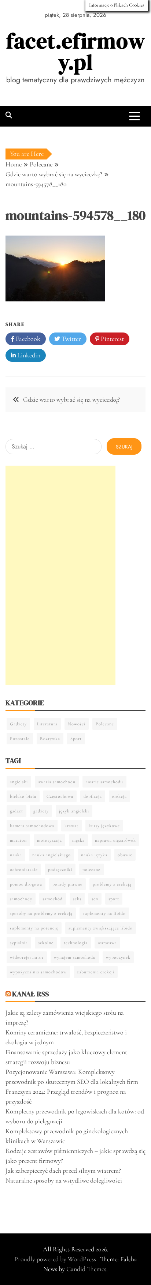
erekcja (119, 796)
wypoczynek (118, 957)
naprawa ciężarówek (115, 840)
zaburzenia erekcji (95, 971)
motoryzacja (49, 840)
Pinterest (111, 339)
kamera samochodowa (32, 825)
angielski (19, 781)
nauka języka (94, 854)
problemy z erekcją (112, 884)
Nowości (76, 723)
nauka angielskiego (51, 854)
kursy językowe (104, 825)
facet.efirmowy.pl (75, 51)
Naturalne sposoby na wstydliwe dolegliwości (63, 1180)
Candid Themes (86, 1269)
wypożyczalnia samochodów (38, 971)
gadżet (16, 811)
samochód (53, 898)
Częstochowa (60, 796)
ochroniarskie (24, 869)
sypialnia (19, 942)
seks (77, 898)
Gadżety (18, 723)
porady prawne (67, 884)
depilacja (93, 796)
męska (78, 840)
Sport (76, 738)
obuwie (125, 854)
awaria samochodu (57, 781)
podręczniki (60, 869)
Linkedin (28, 355)
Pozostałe (20, 738)
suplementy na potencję (34, 928)
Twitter (70, 339)
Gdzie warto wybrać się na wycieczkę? (71, 399)
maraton (18, 840)
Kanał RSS (30, 994)
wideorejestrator (27, 957)
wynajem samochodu (75, 957)
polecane (91, 869)
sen (95, 898)
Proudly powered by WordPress (55, 1259)
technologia (76, 942)
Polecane (105, 723)
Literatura (47, 723)
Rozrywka (50, 738)
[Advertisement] (60, 575)
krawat (71, 825)
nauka (16, 854)
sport (113, 898)
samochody (21, 898)
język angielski (74, 811)
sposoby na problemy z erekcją (41, 913)
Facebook (27, 339)
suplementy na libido (104, 913)
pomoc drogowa (26, 884)
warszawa (107, 942)
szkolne (46, 942)
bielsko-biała (23, 796)
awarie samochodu (104, 781)
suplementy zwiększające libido (101, 928)
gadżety (41, 811)
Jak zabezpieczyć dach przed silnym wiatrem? (63, 1170)
